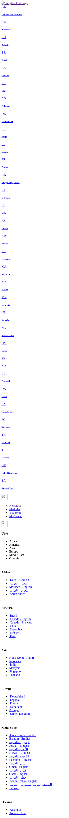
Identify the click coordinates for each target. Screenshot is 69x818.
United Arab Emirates (12, 14)
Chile (4, 91)
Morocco (6, 274)
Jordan (5, 228)
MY (4, 297)
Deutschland (7, 121)
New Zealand (8, 335)
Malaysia (6, 305)
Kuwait (5, 244)
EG (4, 129)
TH (4, 434)
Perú (4, 366)
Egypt (4, 136)
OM (4, 343)
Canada (5, 75)
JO (3, 220)
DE (4, 113)
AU (4, 22)
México (5, 289)
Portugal (6, 381)
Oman (4, 351)
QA (4, 388)
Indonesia (6, 198)
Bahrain (5, 45)
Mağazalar (15, 516)
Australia (6, 29)
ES (3, 144)
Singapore (6, 427)
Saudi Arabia (8, 412)
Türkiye (5, 458)
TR (4, 450)
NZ (4, 327)
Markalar (14, 509)
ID (3, 190)
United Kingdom (9, 473)
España (5, 152)
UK (4, 465)
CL (4, 83)
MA (4, 266)
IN (3, 205)
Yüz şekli (15, 512)
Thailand (6, 442)
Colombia (6, 106)
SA (4, 404)
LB (4, 251)
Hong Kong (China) (11, 182)
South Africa (7, 488)
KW (4, 236)
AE (4, 6)
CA (4, 67)
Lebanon (6, 259)
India (4, 213)
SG (4, 419)
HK (4, 174)
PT (3, 373)
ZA (4, 480)
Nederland (6, 320)
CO (4, 98)
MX (4, 281)
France (5, 167)
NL (4, 312)
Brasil (4, 60)
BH (4, 37)
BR (4, 52)
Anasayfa (15, 505)
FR (3, 159)
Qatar (4, 396)
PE (3, 358)
